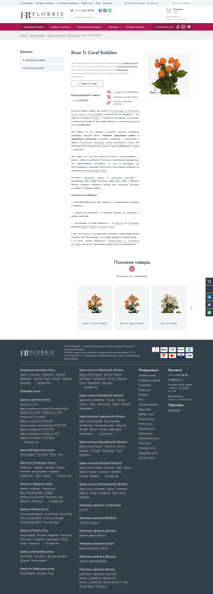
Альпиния (25, 471)
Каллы (64, 539)
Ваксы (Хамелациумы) (31, 492)
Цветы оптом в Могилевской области (103, 484)
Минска (119, 223)
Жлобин (83, 429)
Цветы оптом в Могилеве (92, 488)
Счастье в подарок (89, 522)
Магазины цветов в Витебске (97, 518)
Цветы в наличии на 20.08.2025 (37, 429)
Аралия (24, 488)
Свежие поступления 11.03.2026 (37, 437)
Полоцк (83, 404)
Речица (93, 429)
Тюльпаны (42, 454)
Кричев (93, 493)
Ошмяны (83, 450)
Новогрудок (108, 450)
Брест (112, 226)
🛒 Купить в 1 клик (87, 83)
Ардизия (37, 378)
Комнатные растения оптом (37, 370)
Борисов (83, 476)
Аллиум (61, 467)
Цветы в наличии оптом (35, 400)
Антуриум (60, 374)
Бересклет (67, 378)
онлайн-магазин (130, 63)
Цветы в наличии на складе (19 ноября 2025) (44, 408)
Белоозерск (85, 378)
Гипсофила (51, 497)
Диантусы (25, 501)
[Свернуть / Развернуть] (60, 60)
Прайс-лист (87, 3)
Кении (109, 142)
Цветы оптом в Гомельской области (102, 416)
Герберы (49, 492)
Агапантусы (26, 467)
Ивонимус (37, 501)
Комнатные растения (89, 27)
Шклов (110, 488)
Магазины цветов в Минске (97, 569)
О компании (26, 3)
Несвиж (83, 471)
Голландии (86, 142)
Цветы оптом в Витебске (91, 400)
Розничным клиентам (68, 3)
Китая (131, 142)
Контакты (107, 3)
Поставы (121, 400)
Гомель (84, 226)
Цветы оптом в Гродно (91, 446)
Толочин (110, 400)
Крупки (92, 471)
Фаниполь (116, 471)
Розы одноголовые (53, 518)
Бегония (56, 378)
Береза (118, 374)
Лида (119, 450)
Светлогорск (115, 429)
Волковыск (84, 454)
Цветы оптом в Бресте (90, 374)
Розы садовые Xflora (31, 518)
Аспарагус (35, 488)
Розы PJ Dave (52, 514)
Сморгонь (110, 446)
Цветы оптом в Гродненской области (103, 442)
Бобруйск (84, 497)
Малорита (107, 383)
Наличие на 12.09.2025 (32, 417)
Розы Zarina (26, 556)
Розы (60, 454)
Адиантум (34, 374)
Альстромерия (27, 535)
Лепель (115, 404)
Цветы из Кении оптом (34, 509)
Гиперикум (53, 535)
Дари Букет (85, 573)
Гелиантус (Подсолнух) (32, 497)
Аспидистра (49, 488)
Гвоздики (24, 560)
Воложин (109, 467)
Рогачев (103, 429)
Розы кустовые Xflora (31, 522)
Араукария (25, 378)
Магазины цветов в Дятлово (97, 531)
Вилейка (94, 476)
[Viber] (104, 10)
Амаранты (54, 471)
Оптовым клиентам (45, 3)
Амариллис (48, 374)
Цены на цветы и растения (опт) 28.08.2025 (43, 425)
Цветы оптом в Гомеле (90, 421)
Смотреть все (43, 383)
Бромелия (25, 383)
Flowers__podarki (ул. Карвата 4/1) (97, 578)
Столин (111, 378)
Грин (60, 497)
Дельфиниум (53, 539)
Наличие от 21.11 (29, 404)
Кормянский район (104, 425)
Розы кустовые (51, 522)
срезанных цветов (94, 177)
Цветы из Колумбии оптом (37, 552)
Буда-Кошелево (112, 421)
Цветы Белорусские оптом (37, 450)
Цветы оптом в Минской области (100, 463)
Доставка (117, 91)
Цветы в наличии (60, 27)
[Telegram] (100, 10)
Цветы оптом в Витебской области (101, 395)
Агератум (38, 467)
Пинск (82, 383)
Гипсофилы (66, 535)
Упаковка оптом (30, 391)
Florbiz (95, 117)
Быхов (122, 493)
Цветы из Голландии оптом (37, 463)
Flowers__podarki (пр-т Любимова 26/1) (100, 582)
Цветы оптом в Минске (91, 467)
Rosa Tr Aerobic (169, 323)
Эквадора (99, 142)
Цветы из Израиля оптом (36, 484)
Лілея (126, 582)
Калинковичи (86, 433)
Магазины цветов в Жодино (97, 556)
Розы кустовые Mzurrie (31, 514)
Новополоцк (103, 404)
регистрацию (122, 69)
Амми (38, 475)
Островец (95, 450)
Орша (92, 404)
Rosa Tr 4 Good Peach (95, 323)
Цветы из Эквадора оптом (37, 569)
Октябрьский (86, 425)
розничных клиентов (127, 66)
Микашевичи (93, 383)
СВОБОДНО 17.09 (52, 412)
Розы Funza (40, 556)
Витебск (93, 226)
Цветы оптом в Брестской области (101, 370)
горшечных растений (122, 177)
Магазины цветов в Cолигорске (100, 505)
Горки (115, 493)
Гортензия (39, 539)
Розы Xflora (66, 514)
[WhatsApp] (109, 10)
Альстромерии (27, 454)
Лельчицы (121, 425)
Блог (98, 3)
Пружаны (122, 378)
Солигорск (103, 471)
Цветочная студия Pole (104, 573)
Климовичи (104, 493)
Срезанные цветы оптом (94, 170)
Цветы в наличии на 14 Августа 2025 (39, 433)
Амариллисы (27, 475)
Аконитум (50, 467)
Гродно (102, 226)
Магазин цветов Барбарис (93, 561)
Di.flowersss (101, 586)
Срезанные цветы (34, 27)
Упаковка (113, 27)
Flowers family (86, 586)
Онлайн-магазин (135, 27)
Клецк (119, 467)
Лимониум (34, 543)
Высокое (108, 374)
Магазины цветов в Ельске (96, 543)
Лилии (52, 454)
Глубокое (126, 404)
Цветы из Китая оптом (34, 530)
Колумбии (119, 142)
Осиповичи (121, 488)
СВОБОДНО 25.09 (30, 412)
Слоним (121, 446)
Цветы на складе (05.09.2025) (36, 421)
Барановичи (99, 378)
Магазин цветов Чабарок (92, 535)
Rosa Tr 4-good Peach (132, 323)
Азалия (24, 374)
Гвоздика (41, 535)
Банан (47, 378)
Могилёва (133, 223)
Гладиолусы (26, 539)
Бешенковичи (86, 408)
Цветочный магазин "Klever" (94, 548)
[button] (189, 307)
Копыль (127, 467)
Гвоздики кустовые (57, 556)
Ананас (47, 475)
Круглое (83, 493)
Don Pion (83, 509)
